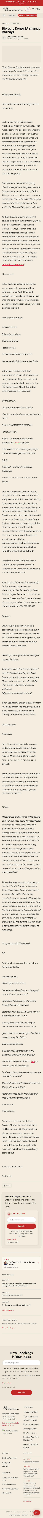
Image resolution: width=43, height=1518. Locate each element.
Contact (24, 1515)
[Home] (4, 15)
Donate (5, 1466)
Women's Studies (30, 1420)
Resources (6, 1462)
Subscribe (21, 1226)
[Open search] (27, 9)
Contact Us (6, 1493)
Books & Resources (9, 1458)
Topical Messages (30, 1416)
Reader (16, 23)
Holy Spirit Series (30, 1433)
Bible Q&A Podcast (31, 1425)
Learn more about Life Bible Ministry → (10, 1424)
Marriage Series (29, 1429)
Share (8, 1186)
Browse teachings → (9, 1328)
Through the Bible (30, 1412)
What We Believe (9, 1485)
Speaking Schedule (10, 1489)
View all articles (7, 1310)
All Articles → (28, 1501)
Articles (12, 15)
